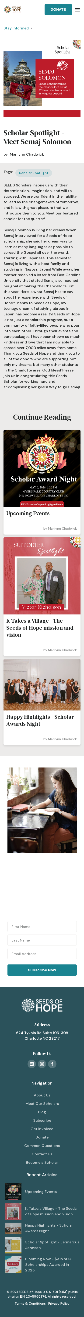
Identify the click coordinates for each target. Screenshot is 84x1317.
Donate (42, 1137)
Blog (42, 1112)
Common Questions (42, 1145)
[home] (12, 9)
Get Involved (42, 1128)
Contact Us (42, 1154)
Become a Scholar (42, 1162)
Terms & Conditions (30, 1303)
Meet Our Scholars (42, 1103)
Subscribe (42, 1120)
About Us (42, 1095)
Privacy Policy (59, 1303)
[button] (77, 10)
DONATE (58, 9)
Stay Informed (16, 28)
